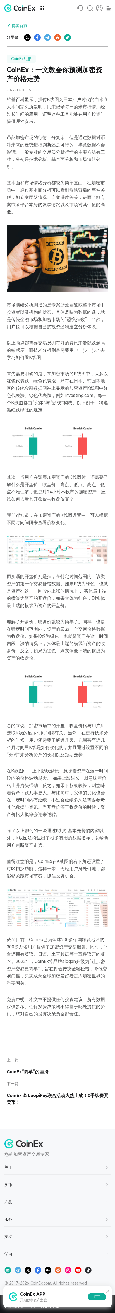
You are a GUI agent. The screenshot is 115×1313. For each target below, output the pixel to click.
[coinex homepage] (21, 8)
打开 (97, 1297)
